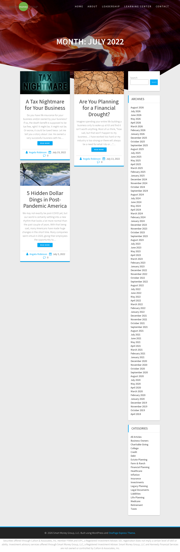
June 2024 (136, 202)
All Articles (136, 436)
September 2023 (139, 236)
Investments (137, 482)
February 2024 (138, 217)
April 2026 (136, 122)
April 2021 (136, 345)
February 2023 (138, 262)
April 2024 (136, 209)
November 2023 (139, 228)
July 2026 (135, 111)
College (135, 448)
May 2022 (136, 296)
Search (133, 77)
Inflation (135, 474)
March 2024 (137, 213)
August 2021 (137, 330)
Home (79, 6)
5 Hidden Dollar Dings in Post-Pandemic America (45, 199)
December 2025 (139, 137)
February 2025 (138, 171)
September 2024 (139, 190)
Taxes (134, 508)
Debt (133, 455)
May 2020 (136, 383)
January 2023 (138, 266)
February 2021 (138, 353)
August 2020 (137, 376)
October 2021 (138, 323)
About (93, 6)
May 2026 (136, 118)
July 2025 (135, 152)
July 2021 (135, 334)
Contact (162, 6)
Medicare (135, 501)
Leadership (111, 6)
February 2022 (138, 308)
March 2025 (137, 168)
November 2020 (139, 364)
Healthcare (136, 471)
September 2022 (139, 281)
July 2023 (135, 243)
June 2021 (136, 338)
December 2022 (139, 270)
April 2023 (136, 255)
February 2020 (138, 395)
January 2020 (138, 398)
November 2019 (139, 406)
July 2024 (135, 198)
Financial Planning (140, 467)
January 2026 (138, 134)
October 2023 (138, 232)
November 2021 (139, 319)
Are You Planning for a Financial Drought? (99, 108)
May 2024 (136, 205)
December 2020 (139, 361)
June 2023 (136, 247)
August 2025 (137, 149)
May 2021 (136, 342)
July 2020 (135, 380)
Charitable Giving (139, 444)
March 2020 (137, 391)
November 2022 (139, 274)
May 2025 (136, 160)
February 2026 (138, 130)
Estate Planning (139, 459)
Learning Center (137, 6)
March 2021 (137, 349)
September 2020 (139, 372)
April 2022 (136, 300)
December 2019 (139, 402)
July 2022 (135, 289)
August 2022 (137, 285)
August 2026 (137, 107)
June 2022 (136, 293)
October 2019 (138, 410)
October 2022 (138, 277)
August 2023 (137, 240)
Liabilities (136, 493)
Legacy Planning (139, 486)
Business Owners (139, 440)
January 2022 (138, 311)
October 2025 (138, 141)
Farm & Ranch (138, 463)
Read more (45, 143)
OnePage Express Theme (122, 532)
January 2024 (138, 221)
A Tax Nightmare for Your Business (45, 104)
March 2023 (137, 258)
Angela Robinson (38, 152)
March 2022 (137, 304)
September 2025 (139, 145)
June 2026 (136, 115)
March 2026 (137, 126)
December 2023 (139, 224)
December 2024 (139, 179)
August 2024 (137, 194)
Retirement (137, 505)
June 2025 (136, 156)
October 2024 (138, 187)
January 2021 (138, 357)
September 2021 (139, 327)
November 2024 (139, 183)
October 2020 (138, 368)
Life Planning (137, 497)
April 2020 (136, 387)
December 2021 (139, 315)
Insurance (136, 478)
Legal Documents (140, 489)
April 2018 (136, 414)
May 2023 (136, 251)
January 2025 (138, 175)
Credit (134, 452)
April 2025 (136, 164)
